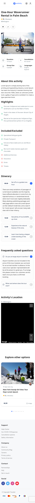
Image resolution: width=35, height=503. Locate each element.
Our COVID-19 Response (9, 432)
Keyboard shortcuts (13, 342)
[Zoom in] (31, 335)
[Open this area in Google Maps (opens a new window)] (4, 342)
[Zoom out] (31, 339)
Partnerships (5, 468)
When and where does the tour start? (16, 284)
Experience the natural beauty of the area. (15, 227)
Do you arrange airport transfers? (17, 257)
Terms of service (6, 458)
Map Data (20, 342)
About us (4, 447)
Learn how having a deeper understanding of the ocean (17, 236)
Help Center (5, 429)
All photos (27, 50)
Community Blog (6, 450)
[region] (17, 323)
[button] (26, 3)
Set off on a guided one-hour (16, 183)
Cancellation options (8, 435)
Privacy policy (6, 455)
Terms (24, 342)
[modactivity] (30, 383)
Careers (4, 453)
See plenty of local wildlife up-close (16, 218)
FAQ (2, 470)
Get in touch (5, 473)
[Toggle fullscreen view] (31, 305)
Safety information (7, 437)
